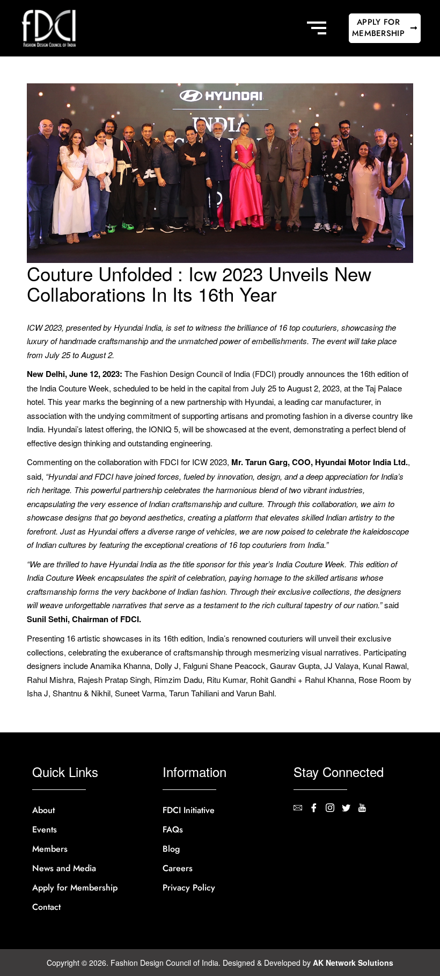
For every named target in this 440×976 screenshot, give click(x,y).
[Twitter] (350, 809)
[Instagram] (334, 809)
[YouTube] (366, 809)
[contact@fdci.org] (302, 809)
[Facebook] (318, 809)
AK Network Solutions (353, 962)
